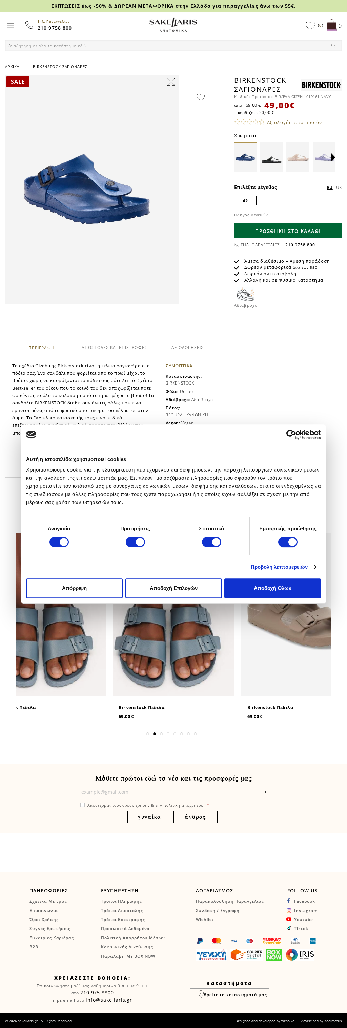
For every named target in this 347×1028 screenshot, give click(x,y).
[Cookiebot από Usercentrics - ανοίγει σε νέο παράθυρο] (291, 435)
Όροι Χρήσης (44, 919)
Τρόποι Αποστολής (122, 910)
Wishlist (205, 919)
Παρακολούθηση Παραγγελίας (230, 901)
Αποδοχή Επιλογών (174, 588)
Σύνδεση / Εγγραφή (218, 910)
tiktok (301, 929)
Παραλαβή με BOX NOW (128, 956)
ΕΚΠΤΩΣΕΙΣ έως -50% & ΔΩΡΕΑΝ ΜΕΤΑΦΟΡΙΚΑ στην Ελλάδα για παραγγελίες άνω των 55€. (173, 6)
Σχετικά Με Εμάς (48, 901)
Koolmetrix (333, 1020)
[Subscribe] (269, 795)
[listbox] (288, 200)
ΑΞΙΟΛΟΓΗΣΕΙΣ (187, 347)
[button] (333, 157)
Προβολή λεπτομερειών (279, 567)
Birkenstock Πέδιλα (141, 707)
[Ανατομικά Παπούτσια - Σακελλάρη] (173, 25)
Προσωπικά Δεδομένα (125, 929)
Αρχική (12, 66)
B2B (33, 947)
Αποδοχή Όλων (272, 588)
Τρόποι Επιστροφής (123, 919)
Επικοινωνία (43, 910)
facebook (304, 901)
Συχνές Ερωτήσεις (49, 929)
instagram (306, 910)
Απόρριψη (74, 588)
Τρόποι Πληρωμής (121, 901)
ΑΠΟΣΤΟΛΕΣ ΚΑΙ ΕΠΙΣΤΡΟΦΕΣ (114, 347)
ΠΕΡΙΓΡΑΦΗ (41, 348)
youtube (303, 919)
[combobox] (173, 45)
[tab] (41, 348)
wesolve (287, 1020)
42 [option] (245, 201)
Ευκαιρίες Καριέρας (51, 938)
